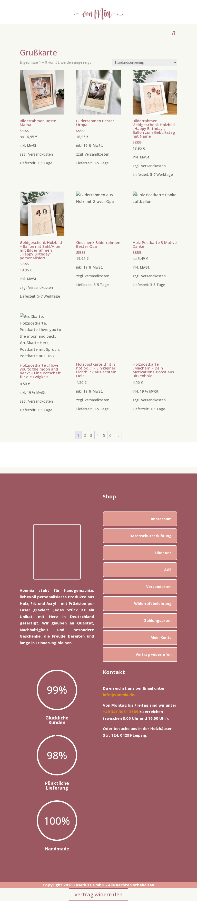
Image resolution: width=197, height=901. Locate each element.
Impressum (161, 518)
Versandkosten (40, 154)
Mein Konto (161, 637)
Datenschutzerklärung (151, 535)
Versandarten (159, 586)
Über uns (163, 552)
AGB (168, 569)
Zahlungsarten (158, 620)
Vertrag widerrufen (154, 654)
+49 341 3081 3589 (120, 711)
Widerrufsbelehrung (153, 603)
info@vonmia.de (118, 694)
